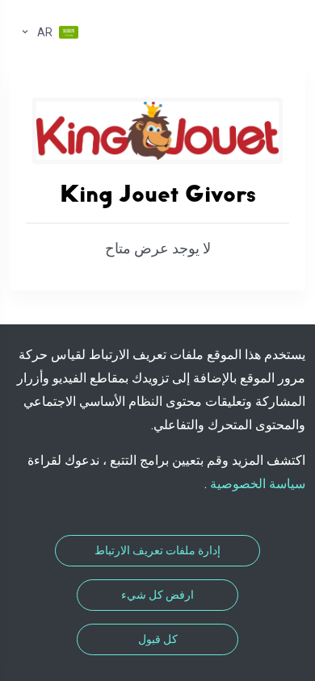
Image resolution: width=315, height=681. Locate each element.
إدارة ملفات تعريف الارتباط (157, 550)
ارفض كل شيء (157, 594)
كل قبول (158, 639)
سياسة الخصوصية (256, 483)
